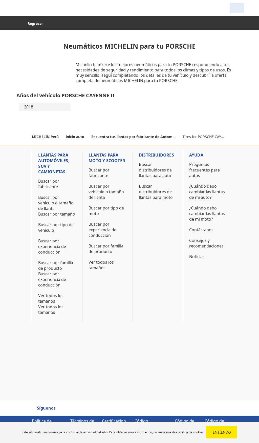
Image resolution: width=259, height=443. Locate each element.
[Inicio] (41, 8)
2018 (28, 107)
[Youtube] (73, 410)
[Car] (237, 8)
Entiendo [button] (222, 432)
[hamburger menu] (20, 8)
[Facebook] (64, 410)
